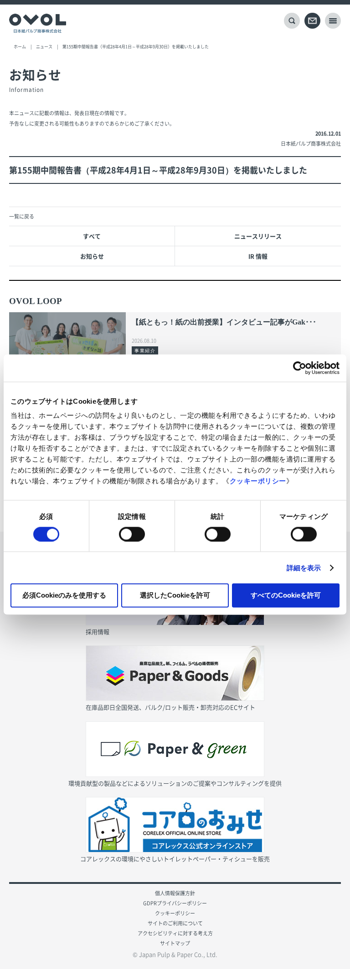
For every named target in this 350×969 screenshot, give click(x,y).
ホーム (20, 47)
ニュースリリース (258, 236)
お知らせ (92, 256)
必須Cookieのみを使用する (64, 595)
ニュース (44, 47)
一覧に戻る (21, 216)
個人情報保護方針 (175, 893)
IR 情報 (258, 256)
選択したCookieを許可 (175, 595)
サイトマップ (175, 943)
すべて (92, 236)
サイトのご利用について (175, 923)
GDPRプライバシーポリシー (175, 903)
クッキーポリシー (258, 481)
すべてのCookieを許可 (286, 595)
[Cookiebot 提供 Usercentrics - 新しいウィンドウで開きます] (300, 368)
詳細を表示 (304, 567)
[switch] (132, 534)
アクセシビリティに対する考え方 (175, 933)
